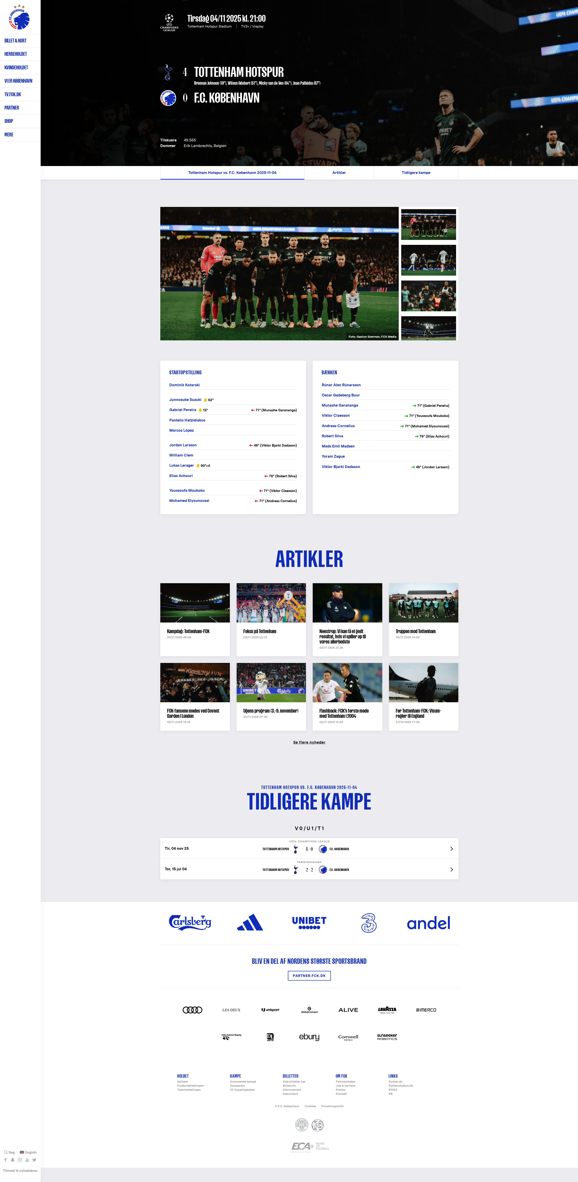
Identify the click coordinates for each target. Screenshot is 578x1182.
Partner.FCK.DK (309, 976)
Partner (12, 108)
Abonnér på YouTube (27, 1159)
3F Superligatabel (242, 1089)
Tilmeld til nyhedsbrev (20, 1171)
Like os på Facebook (5, 1159)
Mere (9, 134)
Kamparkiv (237, 1085)
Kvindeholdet (16, 67)
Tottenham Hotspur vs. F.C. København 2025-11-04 (232, 173)
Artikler (339, 173)
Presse (340, 1089)
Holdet (183, 1076)
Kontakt (341, 1094)
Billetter (290, 1076)
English (31, 1152)
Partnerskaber (345, 1081)
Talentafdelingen (189, 1089)
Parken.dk (395, 1081)
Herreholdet (16, 54)
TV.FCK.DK (13, 94)
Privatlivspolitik (332, 1106)
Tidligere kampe (416, 173)
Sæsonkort (290, 1094)
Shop (9, 121)
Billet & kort (15, 40)
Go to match (309, 840)
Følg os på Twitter (34, 1159)
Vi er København (18, 81)
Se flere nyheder (309, 742)
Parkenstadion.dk (401, 1085)
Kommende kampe (243, 1081)
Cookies (310, 1106)
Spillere (182, 1081)
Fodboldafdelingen (190, 1085)
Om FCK (341, 1076)
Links (393, 1076)
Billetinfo (289, 1085)
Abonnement (292, 1089)
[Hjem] (19, 19)
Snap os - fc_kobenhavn (12, 1159)
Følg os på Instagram (20, 1159)
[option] (279, 274)
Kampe (235, 1076)
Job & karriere (345, 1085)
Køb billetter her (294, 1081)
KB (391, 1094)
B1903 (393, 1089)
